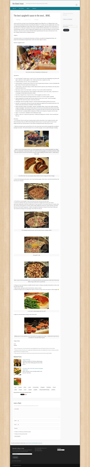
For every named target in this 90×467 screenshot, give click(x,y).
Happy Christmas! (26, 359)
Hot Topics (21, 8)
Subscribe (66, 30)
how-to (54, 387)
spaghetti (35, 389)
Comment (16, 409)
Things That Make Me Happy (44, 389)
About (28, 8)
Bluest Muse (18, 19)
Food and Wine (35, 387)
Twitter (71, 5)
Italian (16, 389)
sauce (25, 389)
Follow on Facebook (67, 19)
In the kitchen (36, 19)
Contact (34, 8)
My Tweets (65, 15)
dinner (25, 387)
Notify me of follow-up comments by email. (23, 431)
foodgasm (42, 387)
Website (15, 428)
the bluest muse (18, 3)
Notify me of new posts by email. (21, 433)
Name (16, 421)
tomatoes (53, 389)
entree (30, 387)
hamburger (49, 387)
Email (16, 425)
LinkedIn (74, 5)
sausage (30, 389)
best (15, 387)
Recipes (20, 389)
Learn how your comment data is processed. (34, 443)
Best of (14, 8)
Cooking (20, 387)
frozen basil (39, 108)
